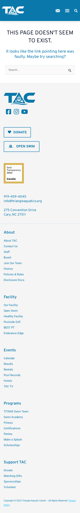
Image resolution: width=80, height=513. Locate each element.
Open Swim (11, 310)
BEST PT (9, 327)
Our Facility (11, 305)
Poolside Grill (12, 322)
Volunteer (10, 487)
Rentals (8, 369)
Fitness (8, 422)
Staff (7, 252)
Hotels (8, 380)
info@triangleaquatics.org (23, 201)
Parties (8, 434)
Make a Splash (13, 439)
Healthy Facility (13, 316)
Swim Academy (13, 417)
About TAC (10, 240)
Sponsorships (12, 481)
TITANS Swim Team (16, 411)
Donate (8, 470)
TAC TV (8, 386)
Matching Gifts (13, 476)
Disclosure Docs (14, 280)
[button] (67, 10)
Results (8, 364)
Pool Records (12, 375)
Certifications (12, 428)
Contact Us (11, 246)
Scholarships (12, 445)
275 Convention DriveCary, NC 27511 (20, 212)
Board (7, 257)
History (8, 268)
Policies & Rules (14, 274)
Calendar (9, 358)
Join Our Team (13, 263)
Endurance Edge (14, 333)
